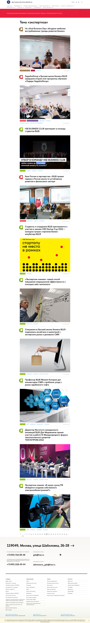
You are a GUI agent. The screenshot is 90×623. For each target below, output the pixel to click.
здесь (68, 619)
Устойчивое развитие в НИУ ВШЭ (12, 585)
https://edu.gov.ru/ (37, 614)
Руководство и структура (11, 583)
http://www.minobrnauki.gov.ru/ (12, 614)
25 (64, 534)
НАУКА (48, 579)
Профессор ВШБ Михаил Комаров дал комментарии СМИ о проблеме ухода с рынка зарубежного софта (43, 382)
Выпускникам (28, 7)
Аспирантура (28, 593)
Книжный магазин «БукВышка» (74, 585)
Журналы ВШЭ (71, 591)
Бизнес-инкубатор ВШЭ (31, 599)
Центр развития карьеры (31, 597)
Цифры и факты (9, 581)
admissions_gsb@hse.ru (44, 564)
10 (31, 534)
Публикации (70, 593)
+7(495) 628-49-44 (16, 564)
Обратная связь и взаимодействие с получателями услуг (33, 604)
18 (49, 534)
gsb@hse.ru (38, 554)
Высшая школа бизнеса (22, 2)
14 (40, 534)
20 (53, 534)
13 (37, 534)
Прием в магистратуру (30, 591)
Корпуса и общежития (10, 589)
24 (62, 534)
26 (66, 534)
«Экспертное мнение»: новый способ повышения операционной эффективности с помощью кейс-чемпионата (45, 282)
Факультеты (43, 13)
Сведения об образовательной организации (14, 602)
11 (33, 534)
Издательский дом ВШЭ (72, 583)
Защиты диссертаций (51, 589)
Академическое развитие (52, 591)
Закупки (7, 591)
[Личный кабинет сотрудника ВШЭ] (79, 2)
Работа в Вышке (9, 609)
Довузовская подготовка (31, 583)
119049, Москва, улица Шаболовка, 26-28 (38, 545)
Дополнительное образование (32, 595)
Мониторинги (50, 585)
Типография (70, 587)
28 (22, 536)
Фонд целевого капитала (11, 595)
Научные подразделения (52, 581)
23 (60, 534)
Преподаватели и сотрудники (12, 587)
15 (42, 534)
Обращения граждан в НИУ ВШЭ (12, 593)
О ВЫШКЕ (8, 579)
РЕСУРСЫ (70, 579)
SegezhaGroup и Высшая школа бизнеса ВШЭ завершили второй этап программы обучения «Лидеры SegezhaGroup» (46, 79)
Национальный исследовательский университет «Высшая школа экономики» (23, 13)
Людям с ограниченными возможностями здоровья (14, 605)
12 (35, 534)
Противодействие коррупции (12, 597)
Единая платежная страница (11, 607)
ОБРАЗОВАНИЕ (29, 579)
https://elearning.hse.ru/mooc (67, 614)
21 (55, 534)
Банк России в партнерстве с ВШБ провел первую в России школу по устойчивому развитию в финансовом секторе (44, 179)
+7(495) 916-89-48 (16, 554)
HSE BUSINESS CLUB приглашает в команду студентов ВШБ (45, 130)
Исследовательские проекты (53, 583)
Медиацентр (70, 589)
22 (57, 534)
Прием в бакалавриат (30, 587)
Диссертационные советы (52, 587)
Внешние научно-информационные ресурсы (55, 595)
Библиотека (70, 581)
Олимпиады (28, 585)
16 (44, 534)
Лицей (27, 581)
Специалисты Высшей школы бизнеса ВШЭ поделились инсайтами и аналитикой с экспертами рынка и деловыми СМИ (45, 332)
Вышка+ (27, 589)
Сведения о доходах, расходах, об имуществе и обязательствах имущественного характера (15, 600)
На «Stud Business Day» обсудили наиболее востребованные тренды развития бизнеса (45, 29)
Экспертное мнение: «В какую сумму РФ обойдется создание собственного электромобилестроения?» (44, 488)
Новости (60, 13)
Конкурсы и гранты (51, 593)
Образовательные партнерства (32, 601)
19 (51, 534)
